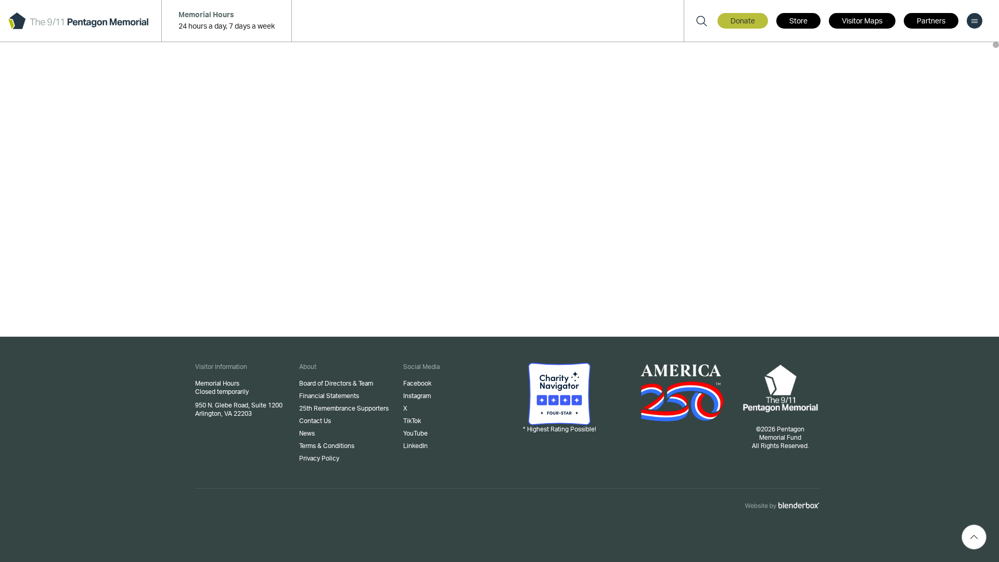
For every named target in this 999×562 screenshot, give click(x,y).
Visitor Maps (862, 21)
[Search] (701, 21)
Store (798, 21)
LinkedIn (415, 446)
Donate (743, 21)
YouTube (415, 433)
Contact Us (315, 421)
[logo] (78, 20)
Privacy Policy (319, 458)
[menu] (974, 21)
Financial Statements (329, 396)
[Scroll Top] (974, 537)
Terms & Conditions (326, 446)
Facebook (417, 383)
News (307, 433)
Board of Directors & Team (336, 383)
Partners (931, 21)
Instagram (417, 396)
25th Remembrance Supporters (344, 408)
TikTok (412, 421)
